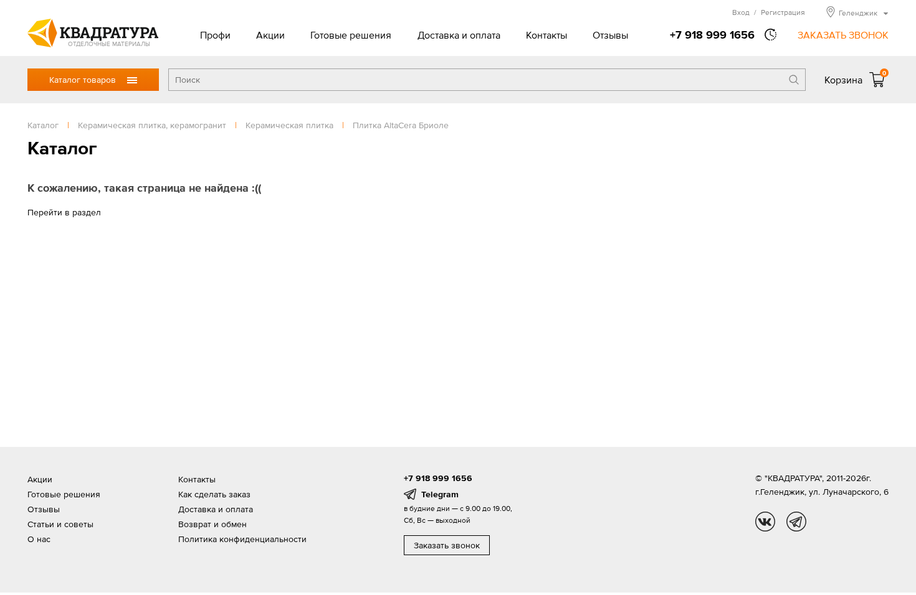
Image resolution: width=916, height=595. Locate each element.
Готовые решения (350, 34)
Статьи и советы (60, 524)
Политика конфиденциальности (242, 539)
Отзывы (610, 34)
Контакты (546, 34)
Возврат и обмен (212, 524)
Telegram (440, 494)
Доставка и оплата (458, 34)
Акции (270, 34)
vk (765, 522)
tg (796, 522)
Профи (215, 34)
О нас (38, 539)
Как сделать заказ (214, 494)
